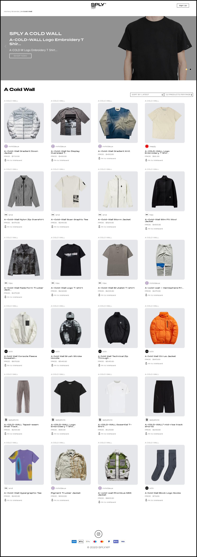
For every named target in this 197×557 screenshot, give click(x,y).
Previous (7, 48)
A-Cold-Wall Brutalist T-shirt (116, 288)
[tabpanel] (98, 48)
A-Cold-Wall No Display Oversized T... (65, 152)
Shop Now (20, 56)
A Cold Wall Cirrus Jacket (160, 356)
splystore (13, 420)
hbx (151, 215)
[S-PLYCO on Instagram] (98, 534)
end (11, 215)
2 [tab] (190, 69)
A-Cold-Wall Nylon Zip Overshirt (24, 220)
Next (189, 48)
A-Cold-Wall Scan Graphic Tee (69, 220)
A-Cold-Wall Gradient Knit (114, 151)
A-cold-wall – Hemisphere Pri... (164, 288)
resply (153, 146)
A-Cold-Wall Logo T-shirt (67, 288)
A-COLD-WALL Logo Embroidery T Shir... (157, 152)
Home (7, 11)
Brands (15, 11)
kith (11, 352)
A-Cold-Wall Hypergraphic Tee (22, 493)
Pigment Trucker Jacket (66, 493)
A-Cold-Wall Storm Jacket (114, 220)
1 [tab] (186, 69)
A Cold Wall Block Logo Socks (163, 493)
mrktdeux (14, 146)
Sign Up (183, 5)
